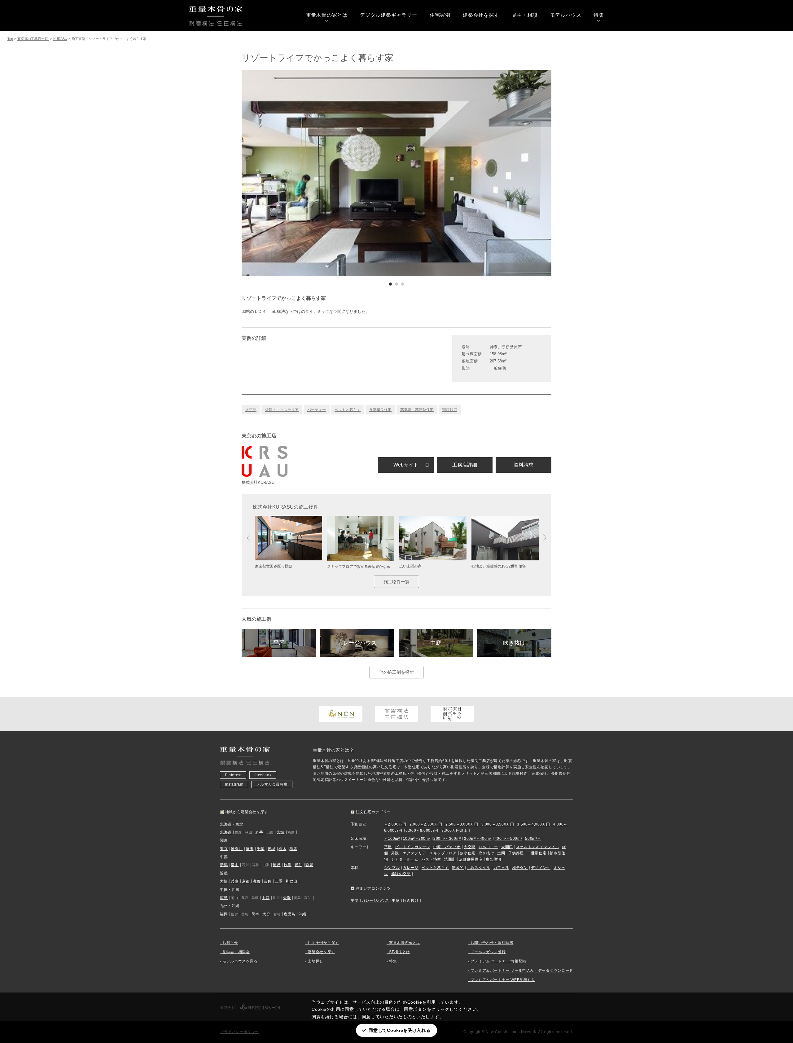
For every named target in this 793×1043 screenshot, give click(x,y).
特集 (599, 15)
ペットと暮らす (348, 410)
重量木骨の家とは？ (333, 749)
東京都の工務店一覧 (33, 39)
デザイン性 (540, 868)
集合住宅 (493, 859)
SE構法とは (399, 952)
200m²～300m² (447, 838)
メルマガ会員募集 (271, 784)
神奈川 (237, 849)
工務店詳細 (464, 464)
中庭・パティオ (447, 847)
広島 (224, 898)
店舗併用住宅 (471, 859)
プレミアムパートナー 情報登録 (498, 961)
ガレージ (410, 868)
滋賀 (257, 881)
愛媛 (287, 898)
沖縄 (302, 914)
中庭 (435, 643)
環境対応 (449, 410)
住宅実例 (440, 15)
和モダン (520, 868)
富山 (235, 865)
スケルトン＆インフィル (537, 847)
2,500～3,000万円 (461, 824)
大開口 (507, 847)
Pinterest (233, 775)
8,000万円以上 (454, 830)
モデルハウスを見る (239, 961)
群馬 (293, 849)
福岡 (224, 914)
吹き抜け (514, 643)
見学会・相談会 (236, 952)
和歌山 (291, 881)
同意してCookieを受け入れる (399, 1030)
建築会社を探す (481, 15)
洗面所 (450, 859)
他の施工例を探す (396, 672)
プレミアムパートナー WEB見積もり (503, 980)
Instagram (234, 784)
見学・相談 (525, 15)
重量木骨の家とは (327, 15)
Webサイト (405, 464)
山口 (265, 898)
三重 (279, 881)
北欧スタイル (478, 868)
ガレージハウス (357, 643)
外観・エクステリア (282, 410)
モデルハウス (565, 15)
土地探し (315, 961)
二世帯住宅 (536, 853)
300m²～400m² (478, 838)
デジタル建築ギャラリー (388, 15)
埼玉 (249, 849)
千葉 (261, 849)
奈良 (267, 881)
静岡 (309, 865)
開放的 (458, 868)
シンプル (392, 868)
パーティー (316, 410)
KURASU (60, 39)
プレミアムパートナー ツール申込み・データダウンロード (522, 970)
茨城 (271, 849)
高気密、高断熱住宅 (417, 410)
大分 (266, 914)
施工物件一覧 (396, 581)
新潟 (224, 865)
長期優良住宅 (380, 410)
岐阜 (287, 865)
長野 (276, 865)
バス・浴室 (431, 859)
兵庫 (235, 881)
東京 (224, 849)
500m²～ (533, 838)
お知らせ (230, 942)
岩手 (259, 832)
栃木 (282, 849)
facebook (262, 775)
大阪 (224, 881)
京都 (246, 881)
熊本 (255, 914)
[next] (473, 173)
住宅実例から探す (323, 942)
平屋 (278, 643)
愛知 (298, 865)
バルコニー (488, 847)
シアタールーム (404, 859)
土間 (501, 853)
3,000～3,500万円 (497, 824)
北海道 (226, 832)
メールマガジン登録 (488, 952)
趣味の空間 (401, 874)
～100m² (392, 838)
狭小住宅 (467, 853)
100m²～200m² (417, 838)
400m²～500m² (508, 838)
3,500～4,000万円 (533, 824)
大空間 (250, 410)
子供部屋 (516, 853)
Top (10, 39)
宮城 (280, 832)
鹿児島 (290, 914)
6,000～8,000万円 (421, 830)
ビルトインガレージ (412, 847)
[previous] (319, 173)
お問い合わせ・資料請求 (492, 942)
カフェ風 (501, 868)
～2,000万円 (395, 824)
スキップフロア (443, 853)
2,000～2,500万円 (426, 824)
